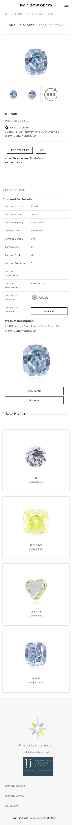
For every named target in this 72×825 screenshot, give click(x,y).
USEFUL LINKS (12, 805)
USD (7, 14)
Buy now (34, 400)
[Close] (51, 94)
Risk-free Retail (20, 127)
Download (49, 311)
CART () (46, 14)
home (11, 25)
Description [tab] (14, 189)
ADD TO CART (20, 150)
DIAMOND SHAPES (14, 795)
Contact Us (34, 391)
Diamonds (27, 25)
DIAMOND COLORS (15, 786)
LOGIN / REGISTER (26, 14)
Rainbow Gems (35, 818)
